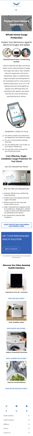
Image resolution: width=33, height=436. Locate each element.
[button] (16, 10)
